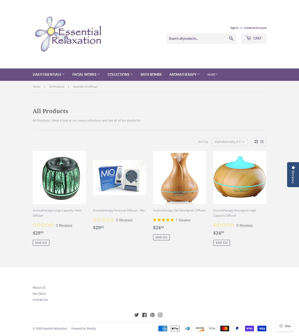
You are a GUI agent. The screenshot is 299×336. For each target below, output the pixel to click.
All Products (56, 87)
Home (36, 87)
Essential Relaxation (54, 328)
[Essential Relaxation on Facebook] (144, 316)
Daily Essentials (47, 74)
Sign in (234, 27)
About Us (39, 287)
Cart (257, 38)
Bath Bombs (151, 74)
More (211, 74)
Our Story (39, 293)
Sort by (203, 141)
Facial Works (84, 74)
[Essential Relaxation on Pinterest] (152, 316)
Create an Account (255, 27)
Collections (119, 74)
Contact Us (40, 299)
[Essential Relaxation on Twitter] (136, 316)
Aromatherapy (183, 74)
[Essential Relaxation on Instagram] (160, 316)
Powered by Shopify (83, 328)
